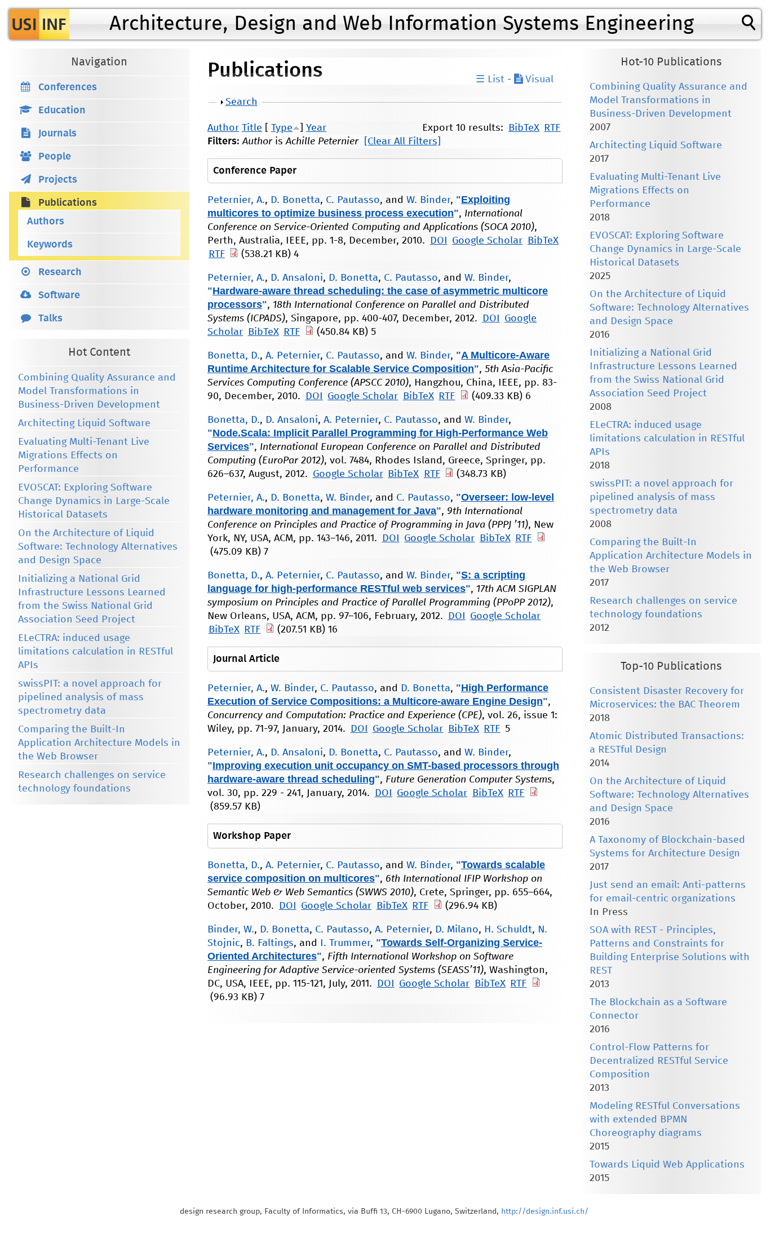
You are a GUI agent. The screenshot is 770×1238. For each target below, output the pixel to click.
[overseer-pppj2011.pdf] (541, 538)
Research (60, 272)
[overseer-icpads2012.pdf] (309, 332)
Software (59, 295)
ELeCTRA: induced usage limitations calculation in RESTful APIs (95, 651)
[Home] (39, 24)
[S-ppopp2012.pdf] (270, 630)
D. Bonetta (295, 200)
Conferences (67, 87)
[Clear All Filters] (402, 141)
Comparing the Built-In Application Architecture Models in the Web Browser (99, 743)
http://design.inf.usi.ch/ (544, 1211)
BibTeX (523, 128)
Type (282, 128)
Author (223, 128)
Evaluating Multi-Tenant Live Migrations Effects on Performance (83, 455)
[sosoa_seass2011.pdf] (536, 984)
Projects (57, 180)
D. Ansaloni (297, 278)
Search (241, 102)
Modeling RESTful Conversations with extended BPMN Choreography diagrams (665, 1119)
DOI (439, 241)
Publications (67, 203)
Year (316, 128)
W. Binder (428, 200)
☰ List (490, 79)
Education (62, 110)
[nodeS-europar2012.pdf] (449, 474)
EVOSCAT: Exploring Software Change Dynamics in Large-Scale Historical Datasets (94, 501)
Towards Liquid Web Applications (667, 1165)
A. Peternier (292, 356)
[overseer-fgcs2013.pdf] (533, 793)
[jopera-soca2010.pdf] (233, 254)
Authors (45, 221)
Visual (538, 79)
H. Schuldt (508, 930)
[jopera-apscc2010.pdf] (464, 396)
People (54, 157)
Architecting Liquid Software (84, 423)
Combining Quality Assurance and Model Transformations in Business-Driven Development (97, 391)
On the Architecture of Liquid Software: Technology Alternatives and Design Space (98, 546)
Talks (50, 318)
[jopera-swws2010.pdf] (437, 906)
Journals (57, 134)
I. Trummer (345, 943)
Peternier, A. (236, 200)
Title (252, 128)
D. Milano (457, 930)
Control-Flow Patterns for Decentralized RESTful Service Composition (659, 1061)
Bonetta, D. (233, 356)
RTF (552, 128)
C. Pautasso (353, 200)
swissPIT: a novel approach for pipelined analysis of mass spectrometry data (90, 697)
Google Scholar (487, 241)
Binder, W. (230, 930)
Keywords (50, 245)
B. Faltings (270, 943)
